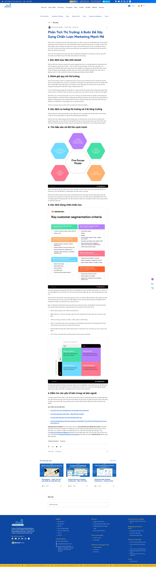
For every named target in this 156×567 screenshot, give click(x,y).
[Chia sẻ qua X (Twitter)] (52, 446)
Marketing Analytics (53, 441)
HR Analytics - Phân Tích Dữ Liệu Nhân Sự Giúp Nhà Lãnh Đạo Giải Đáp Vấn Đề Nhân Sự (51, 480)
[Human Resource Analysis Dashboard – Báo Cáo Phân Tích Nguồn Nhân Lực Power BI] (78, 470)
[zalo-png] (130, 1)
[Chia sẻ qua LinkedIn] (56, 446)
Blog (67, 16)
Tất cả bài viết (44, 16)
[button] (139, 5)
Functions (62, 441)
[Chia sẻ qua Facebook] (48, 446)
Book (84, 16)
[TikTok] (122, 1)
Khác (106, 16)
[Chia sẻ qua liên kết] (60, 446)
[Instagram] (127, 1)
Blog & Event (76, 16)
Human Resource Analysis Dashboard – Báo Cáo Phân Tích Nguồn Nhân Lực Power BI (77, 480)
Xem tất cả (113, 460)
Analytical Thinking (57, 16)
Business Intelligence (95, 16)
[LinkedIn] (124, 1)
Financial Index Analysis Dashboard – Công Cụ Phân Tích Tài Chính (104, 480)
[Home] (49, 22)
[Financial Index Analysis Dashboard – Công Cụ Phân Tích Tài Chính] (104, 470)
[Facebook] (116, 1)
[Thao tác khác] (107, 27)
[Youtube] (119, 1)
